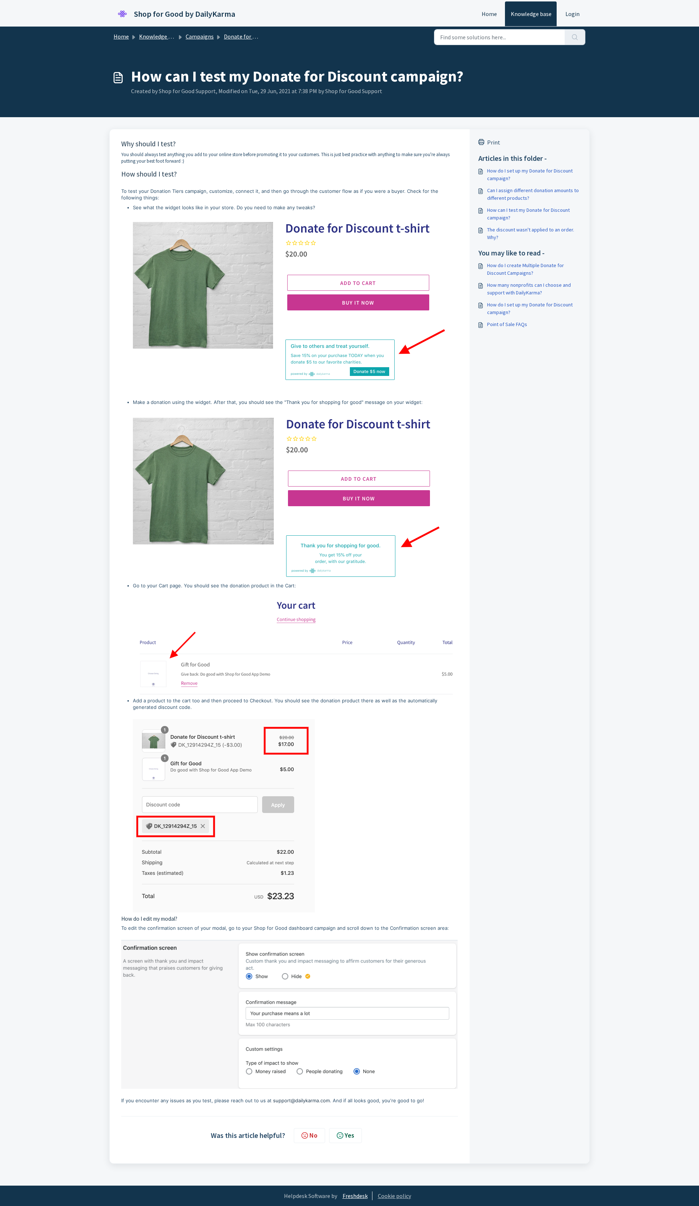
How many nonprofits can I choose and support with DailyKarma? (529, 289)
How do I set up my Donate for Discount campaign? (530, 174)
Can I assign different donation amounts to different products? (533, 194)
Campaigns (200, 36)
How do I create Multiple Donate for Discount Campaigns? (525, 269)
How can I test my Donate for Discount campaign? (528, 214)
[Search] (575, 37)
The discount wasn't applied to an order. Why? (530, 233)
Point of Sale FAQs (507, 324)
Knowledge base (531, 13)
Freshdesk (355, 1195)
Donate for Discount (249, 36)
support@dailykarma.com (301, 1100)
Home (489, 13)
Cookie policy (394, 1195)
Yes (349, 1135)
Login (572, 13)
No (313, 1135)
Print (493, 142)
